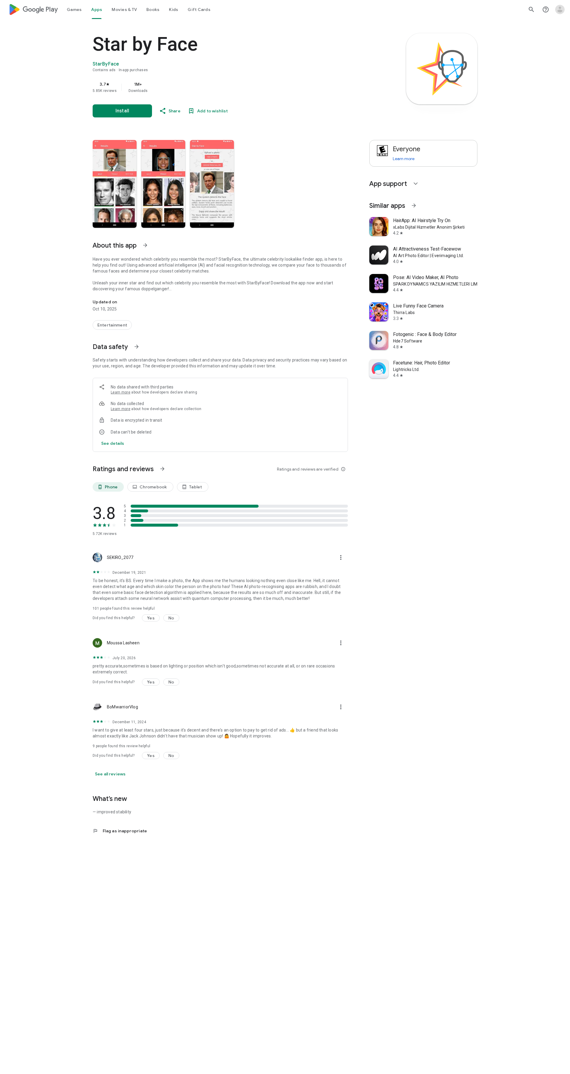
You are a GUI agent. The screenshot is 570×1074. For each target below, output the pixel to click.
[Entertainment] (112, 325)
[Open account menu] (560, 9)
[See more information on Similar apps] (414, 205)
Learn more (120, 392)
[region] (211, 87)
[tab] (74, 9)
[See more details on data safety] (113, 443)
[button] (115, 184)
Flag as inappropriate (120, 831)
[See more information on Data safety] (136, 347)
